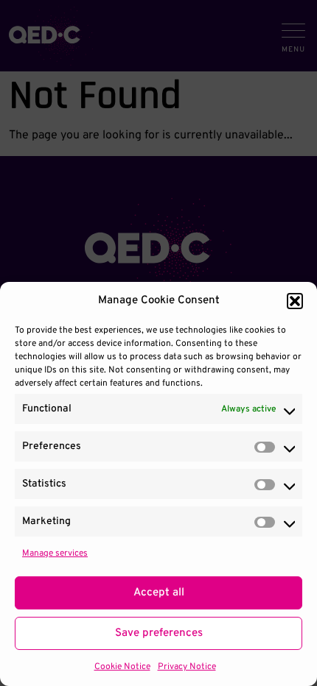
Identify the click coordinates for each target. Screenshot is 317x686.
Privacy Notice (187, 667)
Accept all (158, 593)
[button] (295, 301)
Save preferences (159, 633)
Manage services (55, 553)
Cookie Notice (122, 667)
